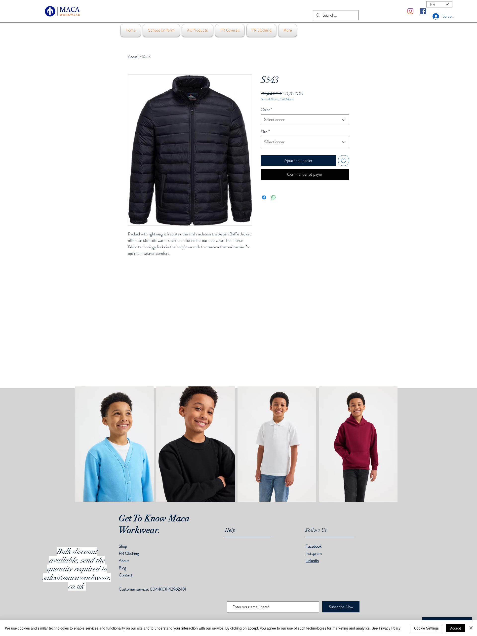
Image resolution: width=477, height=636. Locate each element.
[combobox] (305, 119)
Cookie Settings (426, 628)
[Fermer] (471, 628)
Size (265, 132)
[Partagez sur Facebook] (264, 197)
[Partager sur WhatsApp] (274, 197)
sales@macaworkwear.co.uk (77, 582)
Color (267, 109)
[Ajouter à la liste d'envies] (343, 160)
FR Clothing (129, 553)
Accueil (133, 56)
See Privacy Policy (386, 628)
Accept (455, 628)
